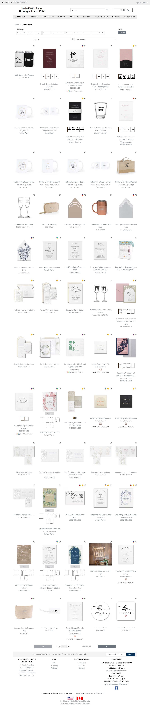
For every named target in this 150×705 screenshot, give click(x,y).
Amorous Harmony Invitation (126, 472)
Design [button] (38, 33)
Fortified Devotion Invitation (24, 515)
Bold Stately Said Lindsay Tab (126, 418)
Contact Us (82, 663)
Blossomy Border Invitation (50, 432)
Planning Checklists (27, 670)
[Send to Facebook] (116, 688)
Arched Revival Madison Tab (100, 418)
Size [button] (94, 33)
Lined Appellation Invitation (49, 267)
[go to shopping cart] (129, 10)
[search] (107, 10)
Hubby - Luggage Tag (49, 628)
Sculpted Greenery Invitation (24, 310)
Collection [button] (77, 33)
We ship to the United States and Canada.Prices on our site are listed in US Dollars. (75, 702)
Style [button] (30, 33)
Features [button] (86, 33)
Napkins (116, 16)
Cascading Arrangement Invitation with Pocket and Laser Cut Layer (126, 375)
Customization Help (27, 665)
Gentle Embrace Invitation (49, 364)
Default (121, 32)
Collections (21, 16)
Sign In (138, 3)
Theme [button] (68, 33)
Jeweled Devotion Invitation (24, 364)
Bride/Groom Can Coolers (24, 75)
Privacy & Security (90, 693)
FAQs (54, 663)
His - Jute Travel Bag (49, 224)
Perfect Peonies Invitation (49, 310)
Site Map (82, 668)
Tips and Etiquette (26, 667)
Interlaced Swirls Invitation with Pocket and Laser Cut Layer (126, 321)
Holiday (61, 16)
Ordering (54, 668)
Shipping (54, 665)
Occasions (74, 16)
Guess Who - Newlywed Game (126, 267)
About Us (82, 665)
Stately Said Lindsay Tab (100, 364)
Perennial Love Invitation (100, 472)
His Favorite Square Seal (126, 628)
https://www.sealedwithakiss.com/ (116, 684)
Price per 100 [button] (21, 33)
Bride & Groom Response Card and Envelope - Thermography (126, 139)
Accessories (129, 16)
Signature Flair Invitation (75, 310)
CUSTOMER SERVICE (20, 2)
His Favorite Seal (100, 628)
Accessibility (101, 693)
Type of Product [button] (57, 33)
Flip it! (49, 414)
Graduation (48, 16)
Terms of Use (79, 693)
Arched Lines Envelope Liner (75, 225)
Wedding (35, 16)
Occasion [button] (46, 33)
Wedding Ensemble (27, 675)
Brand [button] (101, 33)
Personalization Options (27, 673)
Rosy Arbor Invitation (24, 472)
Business (87, 16)
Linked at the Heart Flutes (24, 224)
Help (144, 3)
